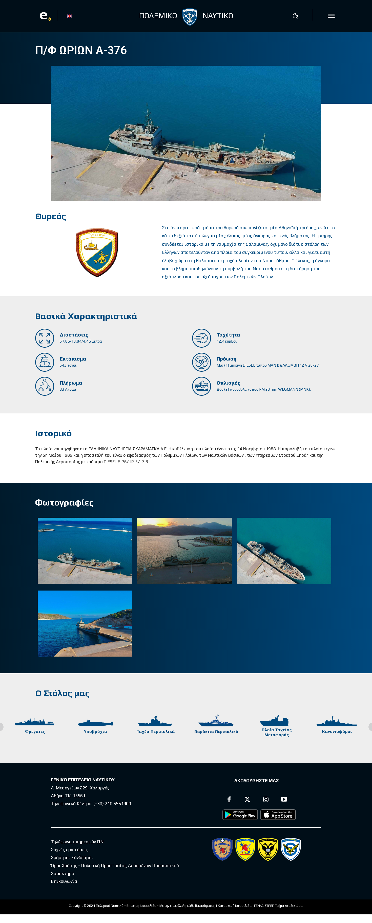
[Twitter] (248, 800)
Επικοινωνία (64, 881)
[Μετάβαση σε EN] (69, 15)
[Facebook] (229, 800)
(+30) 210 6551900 (112, 803)
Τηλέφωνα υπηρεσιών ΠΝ (77, 841)
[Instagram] (266, 800)
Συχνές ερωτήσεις (70, 849)
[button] (295, 16)
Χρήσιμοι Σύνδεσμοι (72, 857)
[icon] (331, 16)
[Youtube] (284, 800)
